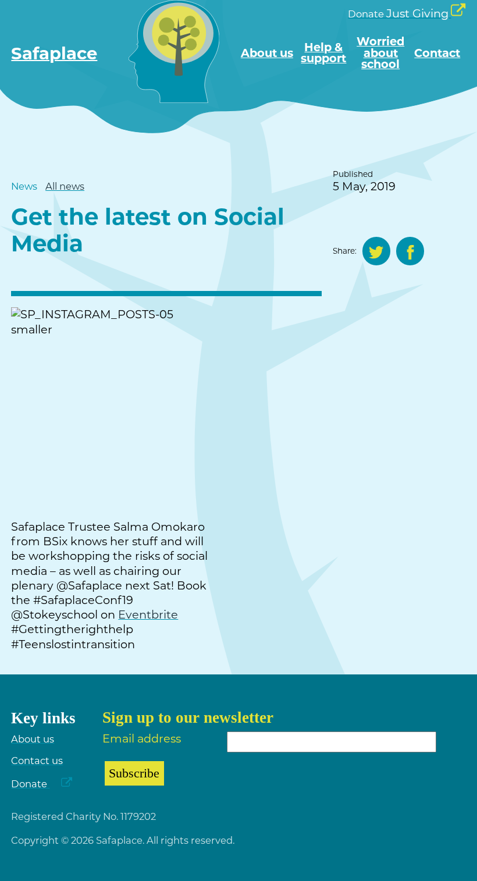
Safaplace (54, 53)
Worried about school (380, 53)
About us (267, 53)
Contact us (37, 760)
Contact (437, 53)
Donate (29, 784)
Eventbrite (148, 614)
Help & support (323, 53)
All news (64, 186)
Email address (141, 738)
